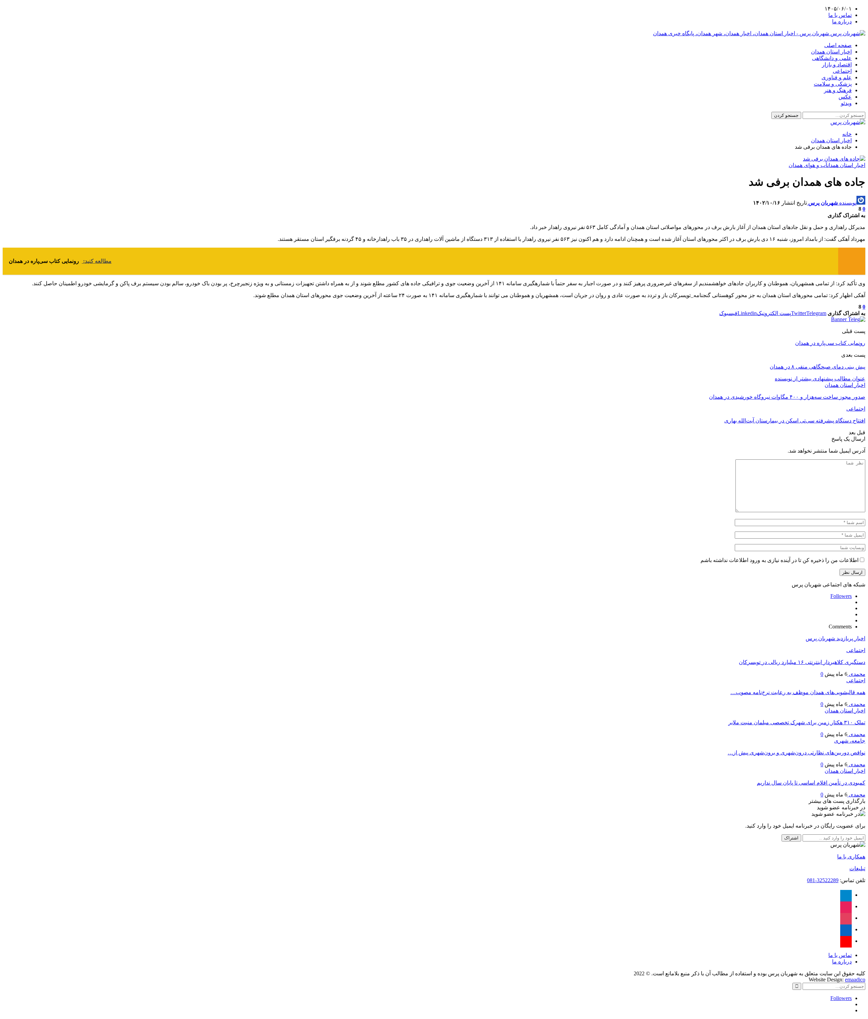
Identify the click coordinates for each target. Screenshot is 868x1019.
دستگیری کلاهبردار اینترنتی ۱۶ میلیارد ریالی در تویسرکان (802, 662)
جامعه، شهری (849, 741)
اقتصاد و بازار (837, 64)
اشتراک (791, 837)
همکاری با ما (851, 856)
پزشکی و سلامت (833, 84)
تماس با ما (840, 15)
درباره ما (842, 21)
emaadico (855, 979)
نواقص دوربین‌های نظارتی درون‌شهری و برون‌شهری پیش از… (796, 752)
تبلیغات (857, 868)
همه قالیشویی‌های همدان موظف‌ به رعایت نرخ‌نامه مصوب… (797, 692)
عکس (845, 97)
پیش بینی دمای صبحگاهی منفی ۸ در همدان (817, 367)
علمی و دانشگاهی (832, 58)
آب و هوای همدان (808, 165)
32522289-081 (823, 880)
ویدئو (846, 103)
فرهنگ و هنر (838, 90)
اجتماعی (842, 71)
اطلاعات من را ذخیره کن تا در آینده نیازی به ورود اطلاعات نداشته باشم (780, 560)
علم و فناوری (837, 77)
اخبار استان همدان (831, 52)
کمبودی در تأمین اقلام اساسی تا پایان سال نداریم (811, 783)
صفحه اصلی (838, 45)
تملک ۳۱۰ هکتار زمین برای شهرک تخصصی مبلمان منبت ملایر (796, 722)
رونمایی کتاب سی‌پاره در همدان (830, 343)
